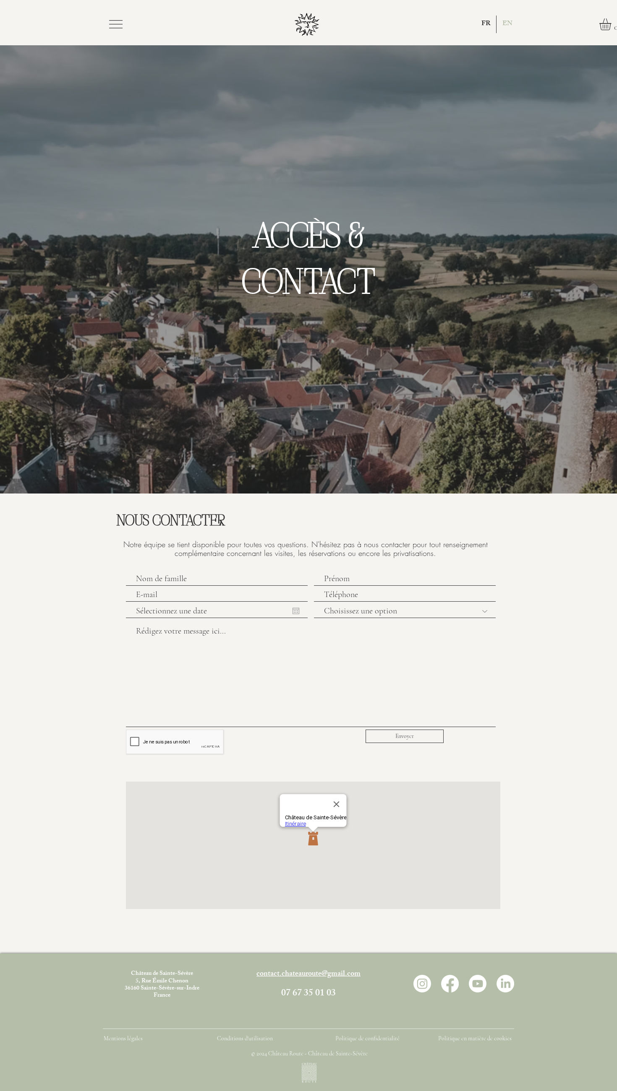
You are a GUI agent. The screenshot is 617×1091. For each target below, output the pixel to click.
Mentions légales (123, 1038)
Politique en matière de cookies (475, 1038)
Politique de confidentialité (367, 1038)
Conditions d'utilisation (245, 1038)
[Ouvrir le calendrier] (296, 611)
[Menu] (115, 24)
